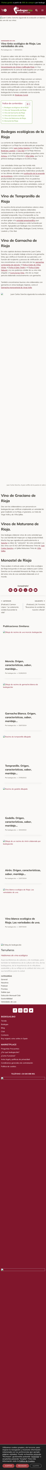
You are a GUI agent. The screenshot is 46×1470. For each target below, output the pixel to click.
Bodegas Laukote (8, 151)
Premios (4, 989)
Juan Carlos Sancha (22, 148)
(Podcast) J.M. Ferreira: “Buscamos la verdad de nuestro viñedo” (35, 605)
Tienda (4, 1021)
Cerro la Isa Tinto (17, 273)
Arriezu (4, 156)
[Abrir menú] (42, 10)
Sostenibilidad (6, 998)
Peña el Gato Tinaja (16, 267)
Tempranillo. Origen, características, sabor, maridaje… (18, 769)
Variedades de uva (8, 40)
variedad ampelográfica (25, 220)
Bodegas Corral (21, 95)
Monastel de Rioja (11, 121)
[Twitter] (31, 1010)
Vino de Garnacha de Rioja (14, 113)
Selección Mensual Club (10, 995)
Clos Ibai (20, 151)
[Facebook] (15, 1010)
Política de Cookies (27, 1461)
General (4, 979)
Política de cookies (8, 1066)
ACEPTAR (8, 1466)
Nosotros (4, 982)
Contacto (5, 1035)
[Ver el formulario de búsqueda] (36, 10)
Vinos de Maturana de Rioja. (15, 118)
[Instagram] (20, 1010)
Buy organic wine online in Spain (14, 1038)
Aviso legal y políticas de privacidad (15, 1059)
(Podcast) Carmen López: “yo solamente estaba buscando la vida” (10, 607)
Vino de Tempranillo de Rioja (15, 110)
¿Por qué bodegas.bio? (10, 1052)
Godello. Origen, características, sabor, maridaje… (18, 821)
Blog (3, 1028)
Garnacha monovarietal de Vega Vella (16, 287)
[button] (10, 590)
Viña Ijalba (29, 156)
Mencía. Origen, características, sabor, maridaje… (18, 665)
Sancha (4, 543)
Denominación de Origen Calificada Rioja (17, 67)
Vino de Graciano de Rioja (14, 116)
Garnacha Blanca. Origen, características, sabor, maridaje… (20, 717)
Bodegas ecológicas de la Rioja (16, 107)
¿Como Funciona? (8, 1056)
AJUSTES (35, 1456)
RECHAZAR (22, 1466)
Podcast (4, 986)
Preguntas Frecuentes (10, 1049)
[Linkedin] (26, 1010)
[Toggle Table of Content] (27, 104)
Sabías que (5, 992)
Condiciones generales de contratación (17, 1063)
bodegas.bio (8, 50)
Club (3, 1031)
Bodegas (4, 1024)
